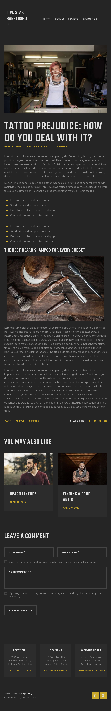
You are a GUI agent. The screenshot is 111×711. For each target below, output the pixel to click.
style (21, 421)
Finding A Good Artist (77, 497)
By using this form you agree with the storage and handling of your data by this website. (55, 595)
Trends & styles (36, 146)
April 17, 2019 (18, 502)
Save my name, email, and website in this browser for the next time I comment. (52, 561)
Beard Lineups (23, 494)
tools (34, 421)
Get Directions (18, 670)
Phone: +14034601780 (91, 670)
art (8, 421)
